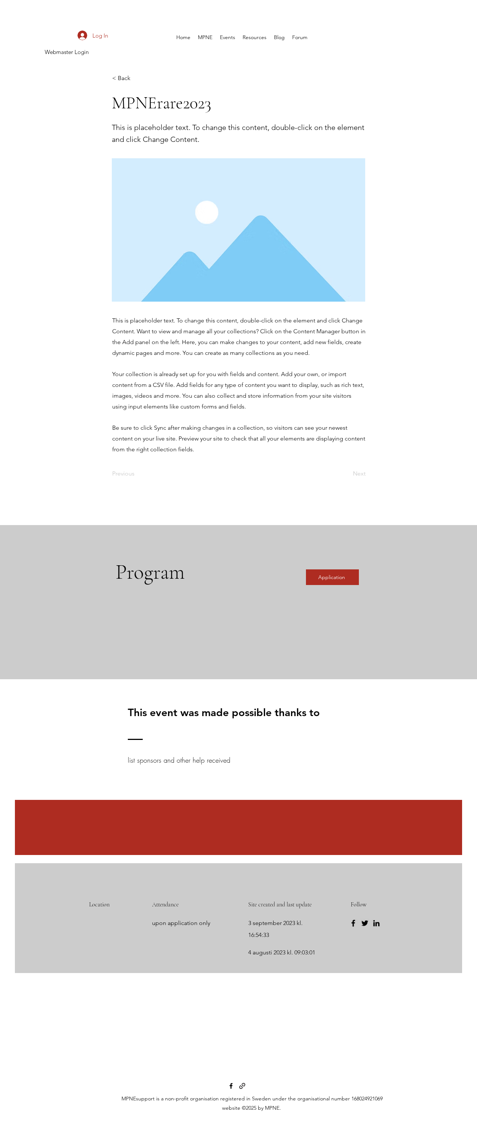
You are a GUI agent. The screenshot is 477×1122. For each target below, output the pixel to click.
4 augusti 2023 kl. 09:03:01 (281, 952)
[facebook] (231, 1086)
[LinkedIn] (376, 923)
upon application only (181, 922)
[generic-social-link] (242, 1086)
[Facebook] (353, 923)
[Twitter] (364, 923)
